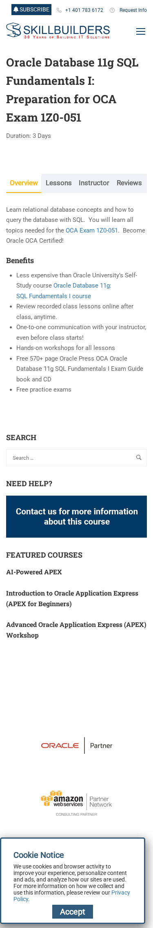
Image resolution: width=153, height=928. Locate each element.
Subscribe (33, 9)
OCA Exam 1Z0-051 (92, 230)
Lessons (59, 183)
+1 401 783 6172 (84, 10)
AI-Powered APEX (34, 571)
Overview (24, 183)
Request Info (133, 10)
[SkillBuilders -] (58, 30)
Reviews (129, 183)
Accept (72, 912)
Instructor (94, 183)
